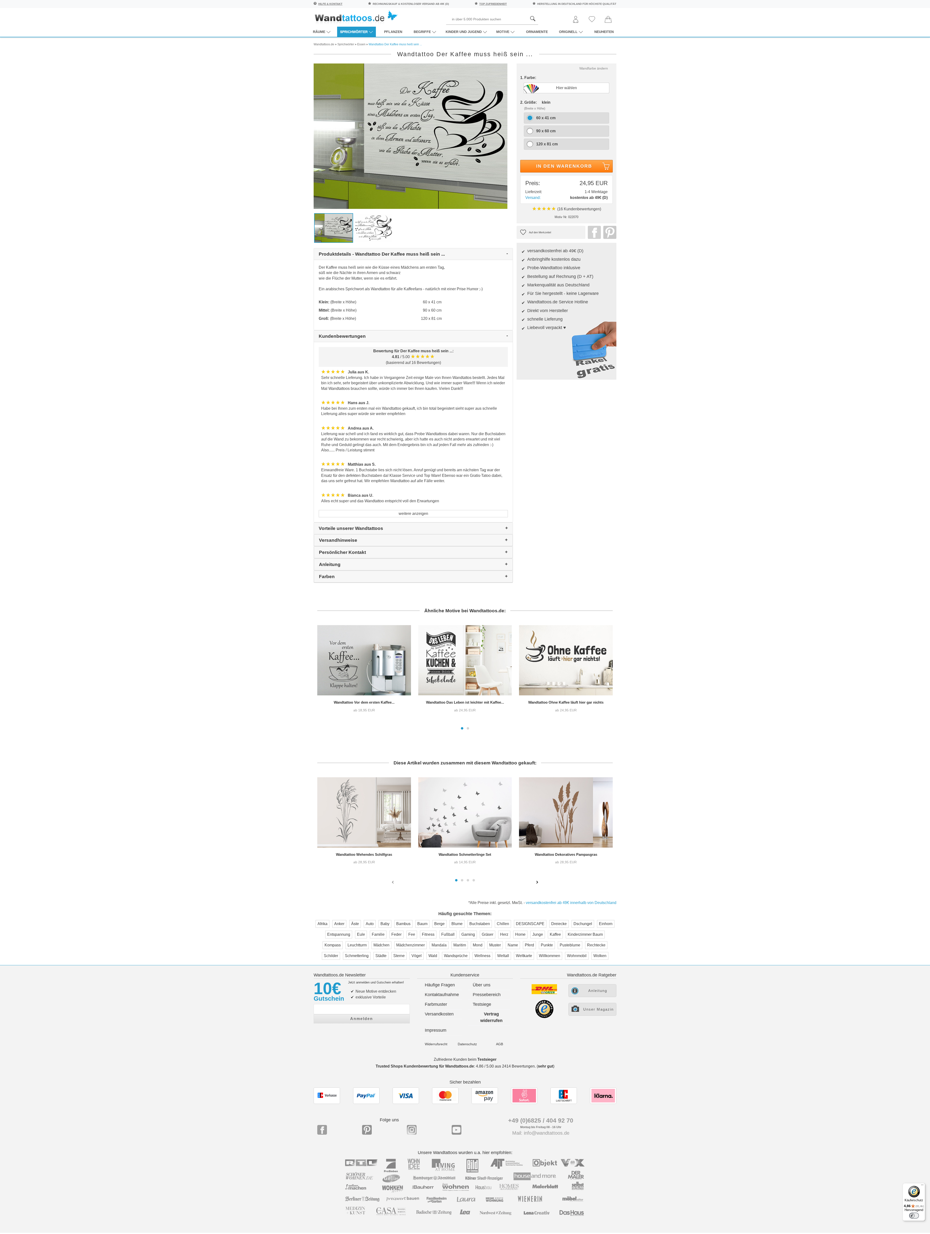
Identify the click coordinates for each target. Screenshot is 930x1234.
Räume (319, 32)
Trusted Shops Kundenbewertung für (425, 1066)
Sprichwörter (354, 32)
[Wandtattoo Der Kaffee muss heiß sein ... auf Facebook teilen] (593, 232)
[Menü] (922, 1186)
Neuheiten (604, 32)
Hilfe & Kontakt (330, 3)
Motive (502, 32)
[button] (462, 728)
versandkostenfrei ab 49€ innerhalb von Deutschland (571, 903)
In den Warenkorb (564, 166)
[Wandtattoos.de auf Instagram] (412, 1130)
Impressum (435, 1030)
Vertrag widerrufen (491, 1017)
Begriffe (422, 32)
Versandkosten (439, 1014)
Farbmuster (436, 1004)
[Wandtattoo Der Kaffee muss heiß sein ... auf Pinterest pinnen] (608, 232)
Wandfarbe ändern (593, 68)
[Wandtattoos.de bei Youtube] (456, 1130)
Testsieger (486, 1059)
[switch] (914, 1215)
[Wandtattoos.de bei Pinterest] (367, 1130)
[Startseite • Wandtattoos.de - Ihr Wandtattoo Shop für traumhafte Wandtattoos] (356, 17)
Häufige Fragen (440, 984)
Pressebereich (487, 994)
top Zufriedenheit (493, 3)
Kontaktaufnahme (442, 994)
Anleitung (597, 991)
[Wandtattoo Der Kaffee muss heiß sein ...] (410, 136)
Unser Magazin (598, 1009)
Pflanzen (393, 32)
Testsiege (482, 1004)
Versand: (533, 198)
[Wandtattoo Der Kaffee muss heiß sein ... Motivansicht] (374, 228)
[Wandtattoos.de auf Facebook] (322, 1130)
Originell (568, 32)
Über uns (481, 984)
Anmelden (361, 1019)
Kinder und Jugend (464, 32)
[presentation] (393, 882)
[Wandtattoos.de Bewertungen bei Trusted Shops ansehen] (544, 1017)
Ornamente (537, 32)
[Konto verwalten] (575, 19)
